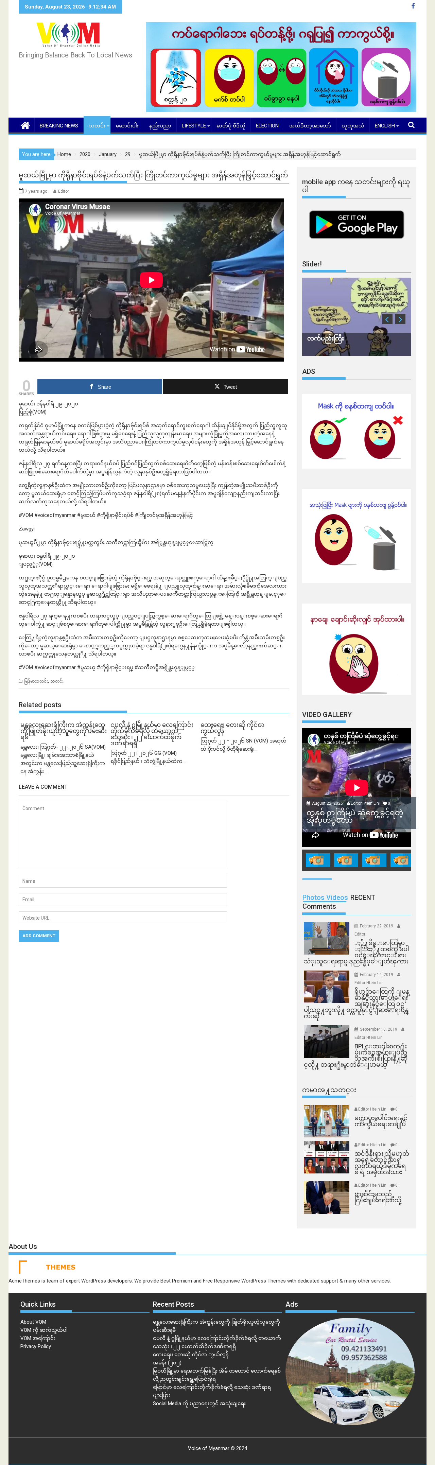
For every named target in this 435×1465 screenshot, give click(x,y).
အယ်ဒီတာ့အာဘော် (310, 126)
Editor (63, 191)
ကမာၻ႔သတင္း (329, 1090)
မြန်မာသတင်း (36, 681)
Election (267, 126)
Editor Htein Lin (365, 803)
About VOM (33, 1322)
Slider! (312, 264)
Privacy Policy (35, 1346)
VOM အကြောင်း (37, 1338)
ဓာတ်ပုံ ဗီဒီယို (230, 126)
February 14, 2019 (377, 974)
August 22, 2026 (328, 803)
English (385, 126)
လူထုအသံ (353, 126)
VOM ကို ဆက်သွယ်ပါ (44, 1330)
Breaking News (59, 126)
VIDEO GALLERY (327, 715)
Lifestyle (194, 126)
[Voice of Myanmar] (25, 125)
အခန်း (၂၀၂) (167, 1363)
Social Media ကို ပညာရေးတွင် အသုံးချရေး (199, 1403)
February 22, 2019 (377, 926)
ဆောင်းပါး (127, 126)
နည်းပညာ (160, 126)
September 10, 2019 (379, 1029)
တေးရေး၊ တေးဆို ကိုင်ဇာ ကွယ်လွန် (191, 1354)
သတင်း (97, 126)
